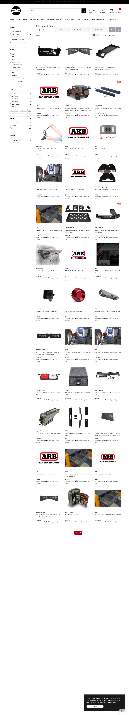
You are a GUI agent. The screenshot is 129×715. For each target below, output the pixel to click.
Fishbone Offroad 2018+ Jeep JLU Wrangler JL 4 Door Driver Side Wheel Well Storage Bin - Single (107, 434)
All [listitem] (12, 128)
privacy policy (112, 702)
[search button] (83, 10)
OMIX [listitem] (13, 72)
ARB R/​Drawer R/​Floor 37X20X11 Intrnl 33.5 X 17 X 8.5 (49, 190)
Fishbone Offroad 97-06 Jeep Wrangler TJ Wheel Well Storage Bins (48, 68)
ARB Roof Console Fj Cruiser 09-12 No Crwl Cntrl (107, 311)
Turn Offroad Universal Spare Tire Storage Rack (48, 270)
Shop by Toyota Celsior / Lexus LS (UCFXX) (61, 20)
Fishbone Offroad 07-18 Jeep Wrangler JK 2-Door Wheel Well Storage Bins (78, 68)
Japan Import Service (98, 20)
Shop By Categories (37, 20)
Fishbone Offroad (40, 65)
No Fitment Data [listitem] (16, 143)
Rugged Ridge (39, 430)
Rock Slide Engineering (101, 187)
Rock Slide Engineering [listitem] (18, 78)
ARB (37, 105)
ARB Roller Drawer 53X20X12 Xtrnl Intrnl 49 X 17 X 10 (108, 272)
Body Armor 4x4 (99, 65)
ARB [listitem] (13, 54)
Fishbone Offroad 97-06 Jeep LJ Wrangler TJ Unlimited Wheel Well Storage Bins (47, 353)
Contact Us (112, 20)
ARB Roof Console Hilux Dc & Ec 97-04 (105, 474)
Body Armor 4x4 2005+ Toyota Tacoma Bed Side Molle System (48, 394)
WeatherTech (39, 146)
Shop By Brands (22, 20)
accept (95, 707)
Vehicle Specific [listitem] (16, 140)
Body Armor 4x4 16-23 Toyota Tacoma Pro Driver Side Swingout (107, 231)
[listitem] (20, 94)
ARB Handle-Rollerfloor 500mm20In (74, 270)
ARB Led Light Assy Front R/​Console (74, 189)
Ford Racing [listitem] (15, 70)
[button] (111, 10)
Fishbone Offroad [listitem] (16, 67)
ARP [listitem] (13, 56)
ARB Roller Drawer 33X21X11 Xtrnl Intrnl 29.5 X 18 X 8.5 (49, 231)
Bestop (67, 105)
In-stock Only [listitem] (15, 123)
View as (85, 35)
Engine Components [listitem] (17, 31)
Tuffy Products (98, 105)
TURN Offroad (39, 268)
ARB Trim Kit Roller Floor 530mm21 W (75, 149)
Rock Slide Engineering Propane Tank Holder (106, 189)
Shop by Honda (83, 20)
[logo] (16, 11)
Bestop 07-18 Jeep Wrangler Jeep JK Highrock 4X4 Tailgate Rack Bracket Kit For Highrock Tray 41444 (78, 109)
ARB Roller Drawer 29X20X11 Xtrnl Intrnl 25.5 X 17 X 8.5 (78, 394)
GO (29, 110)
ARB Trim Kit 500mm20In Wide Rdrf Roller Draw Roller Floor (77, 434)
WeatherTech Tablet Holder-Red (73, 311)
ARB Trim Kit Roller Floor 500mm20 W (45, 474)
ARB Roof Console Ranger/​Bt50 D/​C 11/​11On (47, 108)
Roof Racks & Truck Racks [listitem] (18, 39)
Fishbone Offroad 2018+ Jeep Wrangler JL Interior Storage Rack (78, 231)
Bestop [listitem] (13, 59)
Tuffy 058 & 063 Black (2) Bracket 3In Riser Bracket (108, 108)
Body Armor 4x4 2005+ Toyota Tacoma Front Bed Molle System (107, 394)
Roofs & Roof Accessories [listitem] (18, 42)
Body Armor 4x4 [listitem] (16, 62)
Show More (21, 81)
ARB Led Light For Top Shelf (102, 149)
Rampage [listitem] (14, 75)
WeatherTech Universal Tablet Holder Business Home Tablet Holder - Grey (48, 150)
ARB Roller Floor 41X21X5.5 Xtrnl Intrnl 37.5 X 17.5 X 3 (108, 353)
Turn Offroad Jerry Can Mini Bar (73, 514)
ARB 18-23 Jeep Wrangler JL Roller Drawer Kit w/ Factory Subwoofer (78, 475)
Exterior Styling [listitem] (15, 34)
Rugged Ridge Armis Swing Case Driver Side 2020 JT (49, 434)
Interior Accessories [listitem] (17, 36)
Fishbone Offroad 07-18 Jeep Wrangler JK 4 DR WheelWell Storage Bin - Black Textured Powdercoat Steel (48, 516)
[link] (49, 51)
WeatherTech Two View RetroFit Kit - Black (46, 311)
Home (12, 20)
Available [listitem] (14, 125)
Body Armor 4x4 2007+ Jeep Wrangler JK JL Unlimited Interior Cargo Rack (106, 68)
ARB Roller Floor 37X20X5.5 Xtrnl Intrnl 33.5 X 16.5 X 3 (78, 353)
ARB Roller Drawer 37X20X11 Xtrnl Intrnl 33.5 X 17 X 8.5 (108, 515)
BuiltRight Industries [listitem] (17, 64)
